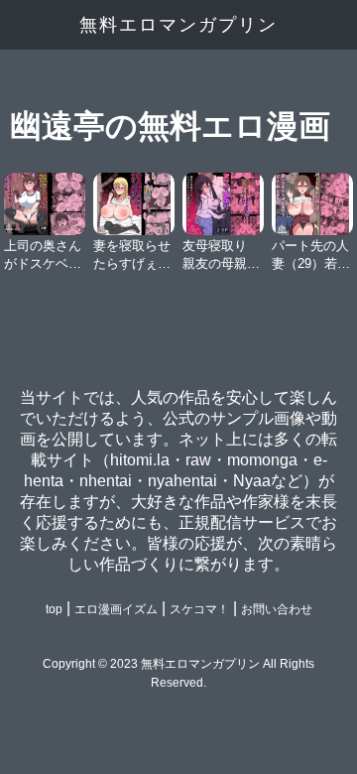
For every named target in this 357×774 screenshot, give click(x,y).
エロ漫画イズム (116, 609)
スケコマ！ (199, 609)
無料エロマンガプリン (178, 25)
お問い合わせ (276, 609)
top (54, 609)
